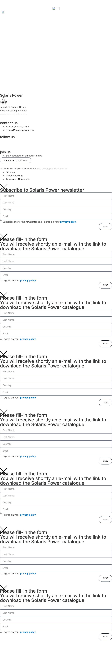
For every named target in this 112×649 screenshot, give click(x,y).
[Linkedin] (59, 142)
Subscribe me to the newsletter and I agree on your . (39, 221)
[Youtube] (87, 142)
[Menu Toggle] (56, 4)
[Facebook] (31, 142)
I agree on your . (19, 280)
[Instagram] (3, 142)
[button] (18, 12)
